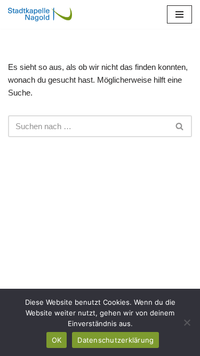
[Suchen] (180, 126)
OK (57, 340)
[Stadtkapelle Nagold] (40, 14)
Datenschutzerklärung (115, 340)
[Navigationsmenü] (179, 14)
